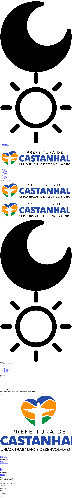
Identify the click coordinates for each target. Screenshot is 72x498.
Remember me (3, 493)
